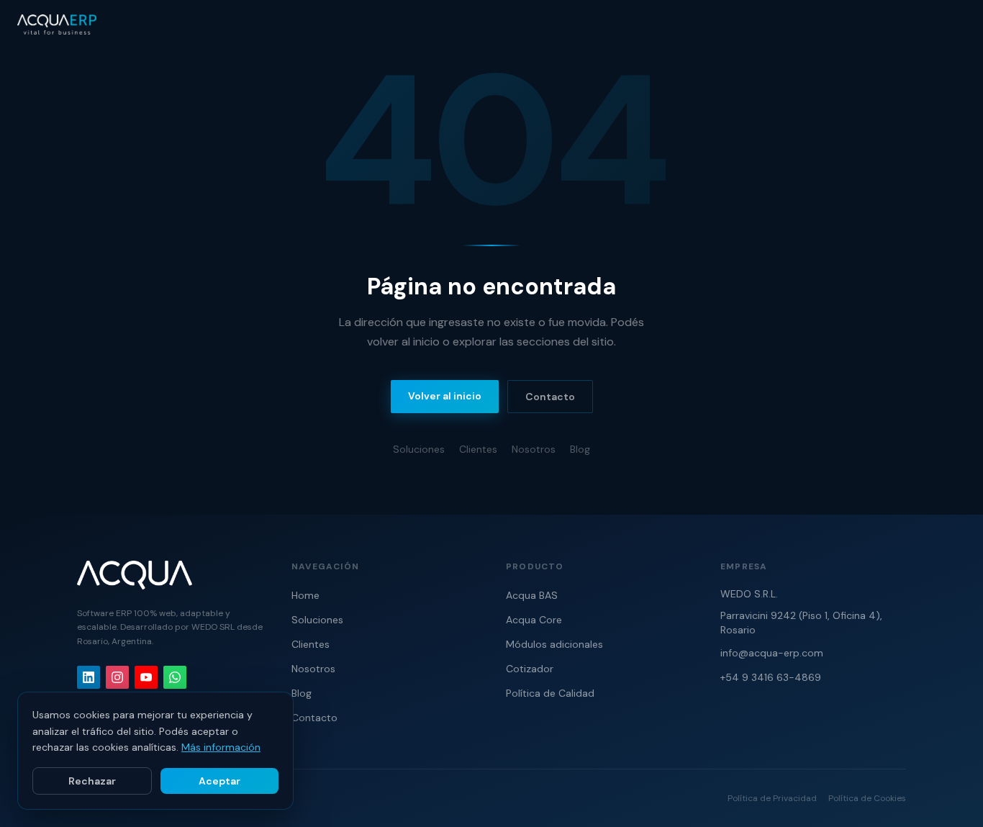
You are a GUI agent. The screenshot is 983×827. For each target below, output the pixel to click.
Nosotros (534, 449)
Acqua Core (534, 619)
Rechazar (92, 780)
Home (305, 595)
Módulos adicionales (554, 644)
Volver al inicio (444, 395)
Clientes (478, 449)
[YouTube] (146, 677)
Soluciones (419, 449)
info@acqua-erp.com (771, 652)
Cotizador (529, 668)
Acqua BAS (532, 595)
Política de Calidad (550, 693)
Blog (580, 449)
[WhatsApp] (174, 677)
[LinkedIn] (88, 677)
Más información (221, 747)
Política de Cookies (867, 798)
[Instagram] (117, 677)
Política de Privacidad (772, 798)
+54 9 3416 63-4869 (770, 677)
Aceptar (219, 780)
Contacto (550, 396)
